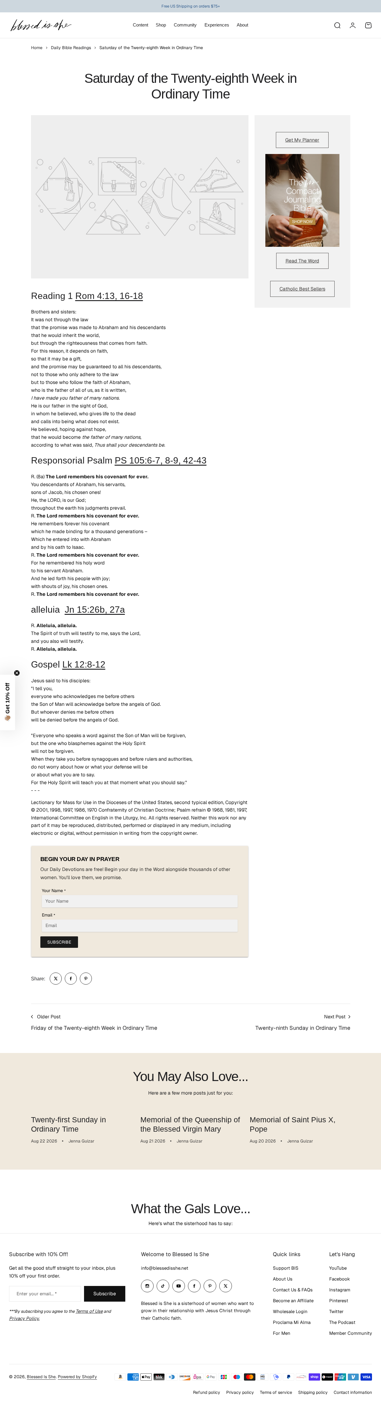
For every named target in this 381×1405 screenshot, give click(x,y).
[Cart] (368, 25)
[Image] (302, 200)
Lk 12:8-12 (83, 664)
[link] (56, 979)
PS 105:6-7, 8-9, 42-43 (161, 460)
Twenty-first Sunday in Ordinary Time (68, 1124)
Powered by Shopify (77, 1376)
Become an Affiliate (293, 1300)
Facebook (339, 1279)
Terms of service (276, 1392)
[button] (7, 702)
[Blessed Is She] (40, 25)
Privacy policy (240, 1392)
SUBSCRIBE (59, 942)
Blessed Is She (41, 1376)
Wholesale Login (290, 1311)
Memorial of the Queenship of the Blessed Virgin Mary (190, 1124)
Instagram (339, 1290)
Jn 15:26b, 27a (95, 609)
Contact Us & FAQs (293, 1290)
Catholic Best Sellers (302, 289)
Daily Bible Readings (71, 47)
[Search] (337, 25)
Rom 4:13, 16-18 (109, 296)
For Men (281, 1333)
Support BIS (285, 1268)
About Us (282, 1279)
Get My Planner (302, 140)
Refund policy (206, 1392)
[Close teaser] (17, 673)
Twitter (336, 1311)
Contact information (353, 1392)
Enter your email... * (37, 1294)
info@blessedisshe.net (164, 1268)
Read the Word (302, 261)
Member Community (350, 1333)
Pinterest (338, 1300)
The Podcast (342, 1322)
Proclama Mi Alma (292, 1322)
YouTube (338, 1268)
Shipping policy (313, 1392)
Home (36, 47)
